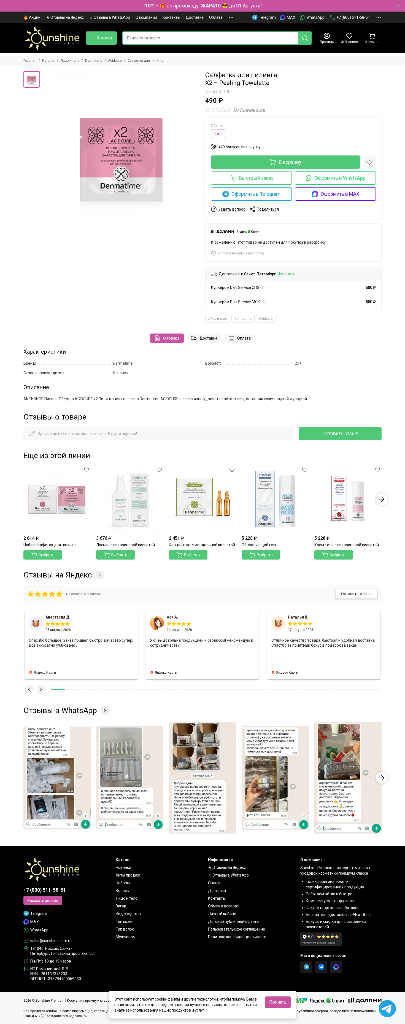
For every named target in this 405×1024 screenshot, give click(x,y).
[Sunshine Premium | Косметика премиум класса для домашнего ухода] (51, 38)
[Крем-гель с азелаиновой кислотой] (348, 499)
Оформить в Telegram (255, 194)
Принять (278, 1002)
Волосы (122, 890)
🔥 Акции (31, 17)
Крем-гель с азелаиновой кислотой (346, 545)
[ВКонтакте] (321, 967)
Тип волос (125, 929)
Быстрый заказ (256, 178)
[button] (23, 499)
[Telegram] (306, 967)
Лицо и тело (70, 61)
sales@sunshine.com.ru (51, 941)
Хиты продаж (128, 875)
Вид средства (128, 914)
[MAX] (336, 967)
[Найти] (305, 38)
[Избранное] (369, 162)
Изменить (286, 274)
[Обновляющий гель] (275, 499)
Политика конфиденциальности (237, 937)
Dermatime (93, 61)
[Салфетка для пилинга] (121, 149)
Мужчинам (126, 937)
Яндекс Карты (45, 672)
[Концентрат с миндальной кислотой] (202, 499)
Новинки (123, 867)
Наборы (123, 883)
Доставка (195, 17)
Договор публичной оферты (233, 921)
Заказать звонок (43, 900)
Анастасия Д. (57, 617)
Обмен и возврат (223, 906)
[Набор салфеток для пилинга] (57, 499)
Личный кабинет (223, 914)
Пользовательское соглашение (236, 929)
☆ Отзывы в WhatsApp (109, 17)
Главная (29, 61)
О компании (146, 17)
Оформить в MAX (340, 194)
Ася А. (172, 617)
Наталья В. (298, 617)
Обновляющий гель (259, 545)
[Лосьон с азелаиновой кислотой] (129, 499)
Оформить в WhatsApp (340, 178)
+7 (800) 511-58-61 (353, 17)
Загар (121, 906)
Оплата (216, 17)
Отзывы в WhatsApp (60, 710)
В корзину (290, 162)
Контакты (171, 17)
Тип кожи (124, 921)
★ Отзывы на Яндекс (65, 17)
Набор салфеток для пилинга (50, 545)
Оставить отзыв (340, 433)
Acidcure (115, 61)
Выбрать (47, 555)
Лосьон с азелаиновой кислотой (125, 545)
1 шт (218, 134)
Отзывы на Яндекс (57, 575)
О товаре (171, 338)
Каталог (48, 61)
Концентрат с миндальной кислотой (202, 545)
